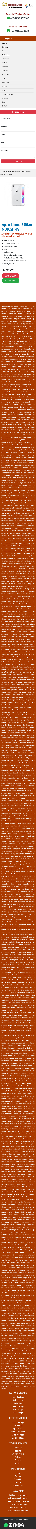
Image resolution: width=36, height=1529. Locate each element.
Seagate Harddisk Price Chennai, (12, 919)
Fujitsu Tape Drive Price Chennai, (25, 1267)
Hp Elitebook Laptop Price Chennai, (18, 438)
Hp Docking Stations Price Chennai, (17, 1073)
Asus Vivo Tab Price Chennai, (18, 823)
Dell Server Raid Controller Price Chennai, (20, 344)
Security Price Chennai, (28, 1154)
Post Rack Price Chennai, (26, 614)
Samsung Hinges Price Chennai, (25, 864)
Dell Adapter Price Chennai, (10, 392)
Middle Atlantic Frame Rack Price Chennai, (18, 532)
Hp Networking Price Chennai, (11, 606)
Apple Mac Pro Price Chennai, (19, 462)
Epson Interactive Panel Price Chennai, (18, 1362)
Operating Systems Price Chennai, (18, 1139)
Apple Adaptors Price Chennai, (26, 409)
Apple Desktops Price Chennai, (18, 869)
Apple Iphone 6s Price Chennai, (16, 722)
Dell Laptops (18, 1400)
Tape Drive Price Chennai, (9, 1267)
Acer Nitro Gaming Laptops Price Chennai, (19, 1098)
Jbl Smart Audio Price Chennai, (20, 649)
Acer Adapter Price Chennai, (15, 415)
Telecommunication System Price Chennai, (22, 1134)
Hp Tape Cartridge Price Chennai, (19, 987)
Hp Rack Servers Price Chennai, (25, 455)
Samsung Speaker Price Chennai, (12, 950)
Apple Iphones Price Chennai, (15, 397)
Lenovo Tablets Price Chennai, (16, 478)
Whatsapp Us (11, 280)
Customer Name (5, 118)
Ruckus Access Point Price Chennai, (12, 1298)
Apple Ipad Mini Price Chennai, (15, 967)
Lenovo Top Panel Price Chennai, (16, 692)
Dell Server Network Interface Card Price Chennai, (18, 345)
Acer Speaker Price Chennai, (16, 619)
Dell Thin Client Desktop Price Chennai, (14, 394)
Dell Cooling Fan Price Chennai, (17, 351)
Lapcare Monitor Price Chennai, (11, 1326)
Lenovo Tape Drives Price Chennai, (19, 879)
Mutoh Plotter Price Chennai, (10, 1318)
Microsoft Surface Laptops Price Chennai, (22, 785)
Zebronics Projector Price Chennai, (11, 1154)
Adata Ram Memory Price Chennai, (20, 1167)
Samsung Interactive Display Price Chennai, (18, 1140)
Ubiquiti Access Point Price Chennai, (23, 1275)
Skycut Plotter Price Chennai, (23, 1358)
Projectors (18, 1447)
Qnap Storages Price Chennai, (15, 886)
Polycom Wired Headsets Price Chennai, (18, 1112)
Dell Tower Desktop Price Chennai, (21, 1384)
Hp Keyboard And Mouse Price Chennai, (12, 561)
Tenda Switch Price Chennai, (10, 1373)
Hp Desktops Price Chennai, (10, 450)
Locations (5, 98)
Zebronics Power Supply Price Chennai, (22, 543)
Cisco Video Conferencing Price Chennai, (18, 1271)
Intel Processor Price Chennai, (19, 1053)
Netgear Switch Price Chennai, (17, 1182)
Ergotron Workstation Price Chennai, (12, 985)
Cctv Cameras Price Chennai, (10, 1156)
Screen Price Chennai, (17, 894)
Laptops (4, 43)
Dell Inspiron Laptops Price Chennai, (21, 970)
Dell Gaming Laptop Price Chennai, (20, 1040)
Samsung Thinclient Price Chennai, (12, 1285)
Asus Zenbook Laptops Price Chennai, (13, 523)
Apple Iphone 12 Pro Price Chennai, (25, 1043)
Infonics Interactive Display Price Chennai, (21, 1303)
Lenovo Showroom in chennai (18, 1501)
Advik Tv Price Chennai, (9, 932)
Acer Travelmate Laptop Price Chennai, (22, 992)
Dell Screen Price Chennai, (16, 488)
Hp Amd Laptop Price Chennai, (18, 748)
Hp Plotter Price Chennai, (14, 720)
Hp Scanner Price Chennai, (18, 460)
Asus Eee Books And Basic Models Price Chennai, (18, 517)
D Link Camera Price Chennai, (17, 980)
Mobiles (18, 1457)
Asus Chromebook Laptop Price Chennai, (18, 1380)
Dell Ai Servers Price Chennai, (16, 1121)
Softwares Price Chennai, (27, 1141)
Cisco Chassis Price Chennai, (16, 1048)
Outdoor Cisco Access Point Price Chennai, (14, 571)
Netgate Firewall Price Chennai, (25, 1371)
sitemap (27, 1519)
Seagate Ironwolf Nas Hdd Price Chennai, (18, 671)
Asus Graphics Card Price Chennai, (20, 833)
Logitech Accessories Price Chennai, (12, 1045)
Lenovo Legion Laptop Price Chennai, (24, 1000)
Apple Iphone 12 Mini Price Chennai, (20, 997)
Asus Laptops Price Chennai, (10, 500)
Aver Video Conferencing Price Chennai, (13, 1260)
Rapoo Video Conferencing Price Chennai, (18, 1251)
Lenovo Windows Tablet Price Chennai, (13, 546)
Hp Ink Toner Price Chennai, (9, 596)
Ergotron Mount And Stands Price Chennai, (21, 907)
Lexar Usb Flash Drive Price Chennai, (19, 659)
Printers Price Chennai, (17, 493)
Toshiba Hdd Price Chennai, (15, 1204)
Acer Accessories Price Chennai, (18, 403)
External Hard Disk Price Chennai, (11, 1149)
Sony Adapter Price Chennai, (15, 427)
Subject (3, 142)
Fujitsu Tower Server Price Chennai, (24, 1336)
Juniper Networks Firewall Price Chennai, (21, 1214)
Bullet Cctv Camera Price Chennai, (17, 1159)
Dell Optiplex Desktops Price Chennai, (20, 379)
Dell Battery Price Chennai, (26, 392)
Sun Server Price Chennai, (21, 1025)
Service (4, 90)
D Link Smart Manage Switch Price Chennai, (14, 851)
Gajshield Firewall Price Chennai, (16, 1220)
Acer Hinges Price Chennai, (26, 604)
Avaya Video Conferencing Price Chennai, (22, 1257)
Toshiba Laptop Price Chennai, (21, 1056)
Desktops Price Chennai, (14, 470)
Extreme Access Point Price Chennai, (12, 1278)
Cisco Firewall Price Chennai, (15, 944)
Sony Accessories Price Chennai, (12, 425)
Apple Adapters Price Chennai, (17, 417)
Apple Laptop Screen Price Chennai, (24, 705)
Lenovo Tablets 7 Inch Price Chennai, (12, 528)
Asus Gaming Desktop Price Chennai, (19, 503)
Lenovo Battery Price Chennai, (20, 420)
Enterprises (5, 59)
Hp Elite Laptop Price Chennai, (18, 1127)
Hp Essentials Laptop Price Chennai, (21, 1126)
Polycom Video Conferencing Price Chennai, (18, 842)
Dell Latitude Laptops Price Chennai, (18, 363)
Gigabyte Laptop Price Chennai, (20, 1343)
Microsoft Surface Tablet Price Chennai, (22, 553)
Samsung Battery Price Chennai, (25, 422)
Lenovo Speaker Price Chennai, (10, 712)
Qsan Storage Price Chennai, (16, 1242)
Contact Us (18, 1479)
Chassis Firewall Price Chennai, (19, 937)
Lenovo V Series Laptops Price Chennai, (13, 738)
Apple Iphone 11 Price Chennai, (26, 727)
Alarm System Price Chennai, (26, 1197)
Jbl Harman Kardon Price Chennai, (24, 652)
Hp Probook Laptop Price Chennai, (21, 437)
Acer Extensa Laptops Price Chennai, (18, 1100)
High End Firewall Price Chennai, (25, 939)
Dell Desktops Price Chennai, (25, 432)
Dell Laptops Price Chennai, (15, 316)
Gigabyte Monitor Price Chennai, (20, 1328)
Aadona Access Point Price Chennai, (12, 1247)
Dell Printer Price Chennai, (14, 1093)
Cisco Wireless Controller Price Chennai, (19, 702)
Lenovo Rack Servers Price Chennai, (24, 447)
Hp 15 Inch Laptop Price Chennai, (18, 912)
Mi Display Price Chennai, (16, 1033)
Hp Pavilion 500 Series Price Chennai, (21, 452)
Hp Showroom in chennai (18, 1495)
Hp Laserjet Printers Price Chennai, (24, 498)
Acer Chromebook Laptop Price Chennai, (13, 995)
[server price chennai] (15, 1525)
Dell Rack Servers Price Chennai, (11, 384)
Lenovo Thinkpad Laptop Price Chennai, (18, 504)
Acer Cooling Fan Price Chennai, (18, 644)
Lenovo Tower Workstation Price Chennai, (18, 537)
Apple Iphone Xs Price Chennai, (25, 962)
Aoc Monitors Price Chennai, (16, 801)
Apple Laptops (18, 1397)
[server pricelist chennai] (19, 1525)
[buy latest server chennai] (23, 1525)
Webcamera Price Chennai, (9, 1038)
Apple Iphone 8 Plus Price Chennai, (12, 884)
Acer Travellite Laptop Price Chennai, (23, 1151)
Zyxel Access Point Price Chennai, (21, 1280)
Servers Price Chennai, (28, 470)
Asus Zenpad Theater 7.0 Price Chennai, (23, 510)
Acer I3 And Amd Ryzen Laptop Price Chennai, (21, 576)
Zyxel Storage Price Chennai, (17, 1230)
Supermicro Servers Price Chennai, (12, 1338)
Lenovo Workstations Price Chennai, (12, 372)
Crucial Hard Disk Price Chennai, (16, 1179)
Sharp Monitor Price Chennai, (25, 1323)
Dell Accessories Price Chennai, (26, 389)
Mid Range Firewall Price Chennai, (11, 942)
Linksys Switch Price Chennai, (26, 1351)
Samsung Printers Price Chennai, (25, 526)
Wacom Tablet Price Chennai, (26, 1035)
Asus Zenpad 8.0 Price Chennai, (11, 513)
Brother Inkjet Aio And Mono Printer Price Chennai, (18, 792)
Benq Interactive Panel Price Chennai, (19, 1250)
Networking (5, 82)
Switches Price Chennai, (23, 1144)
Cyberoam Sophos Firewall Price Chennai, (21, 947)
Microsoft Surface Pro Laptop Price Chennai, (21, 324)
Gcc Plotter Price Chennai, (27, 1315)
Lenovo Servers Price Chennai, (17, 445)
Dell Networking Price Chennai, (18, 926)
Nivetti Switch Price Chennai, (23, 1361)
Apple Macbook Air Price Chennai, (18, 466)
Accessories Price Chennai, (9, 389)
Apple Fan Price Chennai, (9, 679)
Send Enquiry (10, 275)
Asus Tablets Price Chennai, (27, 505)
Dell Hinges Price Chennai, (24, 483)
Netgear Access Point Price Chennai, (20, 1081)
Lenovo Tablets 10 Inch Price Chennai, (19, 536)
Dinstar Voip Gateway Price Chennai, (12, 1136)
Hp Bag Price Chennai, (18, 854)
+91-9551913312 (19, 31)
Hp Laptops (18, 1403)
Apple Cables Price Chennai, (21, 685)
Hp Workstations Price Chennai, (11, 457)
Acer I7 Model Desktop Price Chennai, (21, 856)
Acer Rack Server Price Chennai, (12, 957)
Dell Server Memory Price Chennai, (18, 335)
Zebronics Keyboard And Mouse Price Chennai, (18, 638)
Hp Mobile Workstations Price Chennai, (18, 782)
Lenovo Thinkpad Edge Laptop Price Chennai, (18, 802)
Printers (4, 63)
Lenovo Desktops (18, 1431)
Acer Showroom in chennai (18, 1510)
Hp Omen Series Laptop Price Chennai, (20, 329)
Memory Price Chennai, (16, 1124)
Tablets (4, 78)
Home (18, 1473)
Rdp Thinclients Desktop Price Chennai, (18, 674)
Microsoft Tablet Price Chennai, (11, 775)
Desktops (5, 47)
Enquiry (4, 102)
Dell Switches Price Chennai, (16, 768)
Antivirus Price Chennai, (8, 1144)
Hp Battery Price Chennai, (10, 412)
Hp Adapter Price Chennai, (22, 402)
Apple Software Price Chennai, (26, 596)
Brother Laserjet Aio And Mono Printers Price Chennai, (18, 794)
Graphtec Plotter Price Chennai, (10, 1315)
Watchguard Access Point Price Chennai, (18, 1356)
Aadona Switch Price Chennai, (20, 1232)
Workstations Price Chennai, (26, 982)
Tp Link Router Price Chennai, (20, 1169)
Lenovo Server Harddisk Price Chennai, (18, 623)
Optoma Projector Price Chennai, (25, 1161)
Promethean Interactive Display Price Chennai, (21, 1265)
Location (3, 134)
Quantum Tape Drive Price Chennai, (14, 1270)
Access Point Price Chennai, (15, 1078)
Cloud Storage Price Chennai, (16, 960)
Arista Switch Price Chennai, (22, 1235)
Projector (5, 67)
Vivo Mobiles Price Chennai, (16, 811)
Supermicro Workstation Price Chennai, (20, 1320)
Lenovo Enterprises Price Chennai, (18, 875)
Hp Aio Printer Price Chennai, (19, 952)
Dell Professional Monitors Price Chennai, (20, 1015)
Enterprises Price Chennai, (18, 871)
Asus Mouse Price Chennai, (11, 831)
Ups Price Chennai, (29, 316)
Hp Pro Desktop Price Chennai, (23, 1088)
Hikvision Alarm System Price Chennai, (14, 1199)
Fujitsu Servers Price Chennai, (19, 1333)
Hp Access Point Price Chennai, (18, 734)
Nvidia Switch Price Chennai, (16, 1207)
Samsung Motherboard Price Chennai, (12, 866)
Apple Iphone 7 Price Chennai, (22, 725)
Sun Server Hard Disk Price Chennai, (18, 1023)
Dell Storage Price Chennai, (26, 932)
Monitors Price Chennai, (15, 314)
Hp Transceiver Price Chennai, (26, 356)
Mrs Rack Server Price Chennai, (25, 679)
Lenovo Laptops (18, 1406)
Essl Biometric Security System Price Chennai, (18, 1201)
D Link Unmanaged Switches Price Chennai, (22, 740)
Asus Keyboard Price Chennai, (26, 828)
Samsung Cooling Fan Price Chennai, (12, 599)
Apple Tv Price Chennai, (9, 730)
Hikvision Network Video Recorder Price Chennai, (15, 1192)
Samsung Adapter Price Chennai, (18, 407)
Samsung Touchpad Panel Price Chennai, (19, 601)
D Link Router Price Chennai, (10, 743)
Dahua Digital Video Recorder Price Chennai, (21, 1189)
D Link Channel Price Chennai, (26, 1018)
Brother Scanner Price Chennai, (17, 798)
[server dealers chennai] (10, 1525)
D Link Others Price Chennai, (26, 743)
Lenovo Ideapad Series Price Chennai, (24, 558)
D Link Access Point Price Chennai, (12, 745)
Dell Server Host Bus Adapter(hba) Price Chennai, (18, 348)
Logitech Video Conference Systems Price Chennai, (18, 812)
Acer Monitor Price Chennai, (16, 586)
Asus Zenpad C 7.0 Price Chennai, (18, 515)
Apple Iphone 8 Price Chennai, (25, 881)
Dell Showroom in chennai (18, 1498)
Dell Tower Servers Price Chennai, (24, 382)
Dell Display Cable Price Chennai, (24, 770)
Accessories (5, 74)
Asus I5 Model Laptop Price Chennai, (24, 521)
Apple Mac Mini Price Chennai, (21, 465)
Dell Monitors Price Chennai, (25, 369)
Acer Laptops (18, 1412)
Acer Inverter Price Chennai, (22, 621)
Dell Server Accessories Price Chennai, (18, 330)
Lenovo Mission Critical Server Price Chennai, (21, 710)
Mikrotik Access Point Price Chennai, (12, 1293)
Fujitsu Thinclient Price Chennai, (24, 1283)
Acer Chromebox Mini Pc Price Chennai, (18, 1107)
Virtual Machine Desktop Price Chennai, (13, 934)
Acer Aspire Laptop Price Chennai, (18, 1010)
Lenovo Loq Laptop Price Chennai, (16, 1086)
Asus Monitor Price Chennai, (23, 780)
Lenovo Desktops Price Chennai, (11, 435)
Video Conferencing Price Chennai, (18, 841)
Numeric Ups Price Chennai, (10, 773)
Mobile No (4, 126)
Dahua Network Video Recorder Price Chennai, (18, 1196)
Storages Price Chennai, (22, 541)
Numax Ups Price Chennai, (22, 1368)
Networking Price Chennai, (16, 1131)
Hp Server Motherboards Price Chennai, (18, 1011)
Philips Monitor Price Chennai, (11, 475)
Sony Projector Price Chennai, (23, 924)
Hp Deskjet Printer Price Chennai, (17, 495)
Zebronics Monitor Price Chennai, (11, 616)
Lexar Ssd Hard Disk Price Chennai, (18, 669)
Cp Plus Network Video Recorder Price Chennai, (18, 1193)
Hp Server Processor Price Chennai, (24, 594)
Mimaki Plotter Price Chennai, (26, 1313)
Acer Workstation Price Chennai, (16, 1063)
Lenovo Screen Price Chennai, (10, 707)
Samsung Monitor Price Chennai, (11, 473)
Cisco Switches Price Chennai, (10, 899)
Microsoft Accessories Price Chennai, (13, 788)
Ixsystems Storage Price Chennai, (25, 1225)
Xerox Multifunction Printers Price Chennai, (22, 354)
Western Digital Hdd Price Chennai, (12, 657)
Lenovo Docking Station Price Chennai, (13, 697)
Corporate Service (7, 94)
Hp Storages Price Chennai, (9, 356)
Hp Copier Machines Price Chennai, (18, 973)
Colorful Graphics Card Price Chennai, (19, 309)
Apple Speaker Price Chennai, (15, 690)
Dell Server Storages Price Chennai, (17, 339)
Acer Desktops (18, 1438)
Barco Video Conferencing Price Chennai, (18, 1254)
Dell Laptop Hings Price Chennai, (18, 484)
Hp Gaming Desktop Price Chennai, (18, 1090)
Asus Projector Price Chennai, (19, 826)
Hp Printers (18, 1450)
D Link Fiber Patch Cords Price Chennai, (18, 760)
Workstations (6, 55)
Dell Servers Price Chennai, (22, 1068)
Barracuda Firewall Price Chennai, (11, 1217)
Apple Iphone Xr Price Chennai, (12, 965)
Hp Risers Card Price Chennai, (18, 632)
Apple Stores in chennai (18, 1504)
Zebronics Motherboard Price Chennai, (17, 591)
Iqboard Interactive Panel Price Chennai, (18, 1307)
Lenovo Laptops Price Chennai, (11, 326)
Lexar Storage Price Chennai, (24, 972)
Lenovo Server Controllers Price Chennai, (20, 611)
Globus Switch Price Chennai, (19, 1366)
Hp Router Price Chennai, (26, 735)
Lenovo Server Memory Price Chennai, (18, 666)
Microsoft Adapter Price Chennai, (20, 531)
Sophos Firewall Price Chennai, (11, 1353)
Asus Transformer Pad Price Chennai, (12, 508)
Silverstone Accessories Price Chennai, (21, 1066)
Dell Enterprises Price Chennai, (20, 874)
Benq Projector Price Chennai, (17, 808)
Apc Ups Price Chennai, (27, 473)
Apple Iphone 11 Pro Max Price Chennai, (23, 849)
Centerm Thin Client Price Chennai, (21, 1288)
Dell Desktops (18, 1425)
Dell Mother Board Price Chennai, (16, 490)
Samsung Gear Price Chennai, (18, 821)
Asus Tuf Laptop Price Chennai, (21, 1379)
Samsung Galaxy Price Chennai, (11, 551)
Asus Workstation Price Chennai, (18, 1329)
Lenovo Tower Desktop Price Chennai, (12, 359)
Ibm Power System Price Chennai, (18, 1059)
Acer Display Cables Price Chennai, (18, 603)
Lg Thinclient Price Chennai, (26, 1290)
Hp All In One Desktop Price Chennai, (18, 716)
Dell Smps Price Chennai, (26, 773)
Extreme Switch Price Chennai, (23, 1237)
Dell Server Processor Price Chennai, (21, 334)
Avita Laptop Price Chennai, (23, 1058)
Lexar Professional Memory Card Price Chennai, (18, 661)
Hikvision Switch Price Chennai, (25, 1172)
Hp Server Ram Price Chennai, (18, 637)
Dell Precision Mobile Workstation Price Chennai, (20, 387)
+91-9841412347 (19, 18)
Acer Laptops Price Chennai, (15, 442)
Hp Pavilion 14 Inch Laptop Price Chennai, (20, 732)
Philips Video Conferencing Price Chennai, (22, 1245)
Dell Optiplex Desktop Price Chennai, (20, 367)
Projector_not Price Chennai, (15, 589)
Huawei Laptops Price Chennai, (20, 1348)
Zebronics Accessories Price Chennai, (18, 633)
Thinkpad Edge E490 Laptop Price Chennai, (18, 320)
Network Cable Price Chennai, (19, 1050)
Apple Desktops (18, 1422)
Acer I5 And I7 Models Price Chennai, (12, 579)
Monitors (4, 71)
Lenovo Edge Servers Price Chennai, (18, 1111)
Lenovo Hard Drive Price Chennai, (11, 765)
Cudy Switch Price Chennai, (16, 1376)
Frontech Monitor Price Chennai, (19, 1310)
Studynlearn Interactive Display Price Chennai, (16, 1305)
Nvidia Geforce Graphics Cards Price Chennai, (18, 628)
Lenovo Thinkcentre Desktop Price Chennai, (14, 319)
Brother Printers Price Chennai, (16, 791)
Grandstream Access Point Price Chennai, (22, 1295)
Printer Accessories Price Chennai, (19, 861)
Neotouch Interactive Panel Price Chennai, (18, 1344)
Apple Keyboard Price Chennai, (26, 677)
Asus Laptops (18, 1409)
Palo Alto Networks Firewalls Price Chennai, (18, 1211)
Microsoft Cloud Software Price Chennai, (22, 548)
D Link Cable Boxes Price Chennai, (17, 753)
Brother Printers (18, 1454)
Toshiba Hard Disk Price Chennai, (11, 904)
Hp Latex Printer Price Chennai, (17, 1005)
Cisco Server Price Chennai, (26, 897)
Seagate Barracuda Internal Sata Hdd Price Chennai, (18, 654)
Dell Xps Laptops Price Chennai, (22, 362)
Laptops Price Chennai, (27, 929)
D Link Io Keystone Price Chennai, (23, 755)
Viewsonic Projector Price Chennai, (12, 909)
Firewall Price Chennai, (14, 929)
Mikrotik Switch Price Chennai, (20, 1209)
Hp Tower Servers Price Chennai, (16, 399)
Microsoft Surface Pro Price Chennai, (12, 556)
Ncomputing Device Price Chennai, (11, 1003)
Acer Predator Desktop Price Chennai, (18, 857)
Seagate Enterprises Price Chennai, (23, 917)
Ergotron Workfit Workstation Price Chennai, (21, 902)
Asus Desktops (18, 1434)
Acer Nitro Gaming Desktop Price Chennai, (19, 1106)
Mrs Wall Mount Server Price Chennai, (17, 922)
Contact (4, 106)
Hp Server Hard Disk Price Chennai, (21, 626)
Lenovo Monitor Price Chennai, (16, 846)
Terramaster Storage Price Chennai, (12, 1227)
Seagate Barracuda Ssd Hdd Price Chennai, (18, 645)
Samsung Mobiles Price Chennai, (16, 818)
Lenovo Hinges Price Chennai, (15, 700)
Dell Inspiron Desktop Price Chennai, (18, 375)
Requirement (4, 150)
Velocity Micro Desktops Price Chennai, (18, 1341)
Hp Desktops (18, 1428)
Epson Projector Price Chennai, (20, 889)
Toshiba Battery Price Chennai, (20, 430)
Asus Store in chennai (18, 1507)
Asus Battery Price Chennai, (15, 806)
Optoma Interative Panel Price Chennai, (12, 1164)
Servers (4, 51)
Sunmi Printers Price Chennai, (25, 1146)
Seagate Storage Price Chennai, (20, 1222)
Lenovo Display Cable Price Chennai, (23, 695)
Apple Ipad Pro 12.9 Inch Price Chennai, (18, 480)
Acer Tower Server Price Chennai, (16, 566)
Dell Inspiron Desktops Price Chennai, (21, 374)
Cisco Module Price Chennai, (16, 1030)
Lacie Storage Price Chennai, (21, 664)
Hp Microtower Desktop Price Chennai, (13, 1020)
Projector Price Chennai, (15, 977)
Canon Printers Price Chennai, (26, 955)
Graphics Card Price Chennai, (10, 306)
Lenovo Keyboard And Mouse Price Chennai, (22, 763)
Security (4, 86)
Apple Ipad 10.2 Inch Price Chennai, (18, 778)
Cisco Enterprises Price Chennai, (24, 568)
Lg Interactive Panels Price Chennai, (12, 682)
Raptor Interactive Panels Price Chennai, (14, 1174)
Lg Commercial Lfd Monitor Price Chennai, (19, 715)
